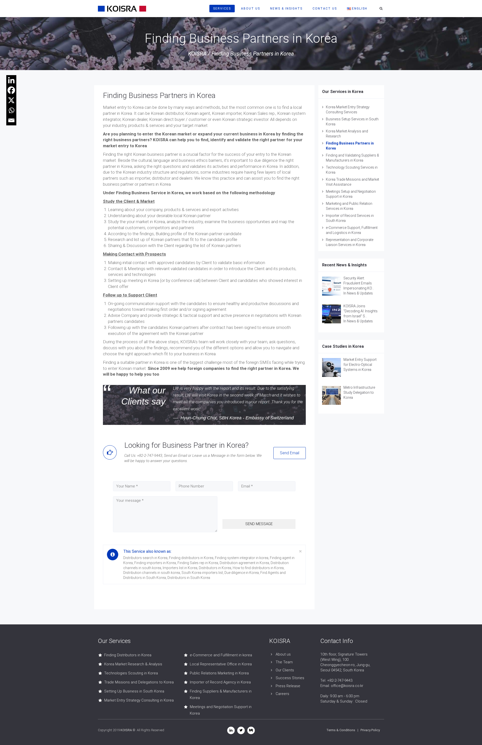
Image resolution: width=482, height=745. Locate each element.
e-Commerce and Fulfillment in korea (221, 655)
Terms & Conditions (340, 730)
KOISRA (197, 54)
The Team (284, 662)
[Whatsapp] (11, 110)
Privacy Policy (370, 730)
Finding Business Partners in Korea (159, 95)
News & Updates (360, 293)
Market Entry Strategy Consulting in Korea (139, 700)
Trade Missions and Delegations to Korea (139, 682)
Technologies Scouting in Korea (131, 673)
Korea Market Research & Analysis (133, 664)
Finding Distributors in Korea (127, 655)
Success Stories (290, 678)
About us (283, 654)
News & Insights (286, 8)
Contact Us (325, 8)
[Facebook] (11, 90)
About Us (250, 8)
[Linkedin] (11, 80)
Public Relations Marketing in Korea (219, 673)
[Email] (11, 120)
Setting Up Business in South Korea (134, 691)
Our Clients (285, 670)
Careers (282, 693)
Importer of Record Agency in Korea (220, 682)
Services (222, 8)
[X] (11, 100)
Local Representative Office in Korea (221, 664)
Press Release (288, 686)
